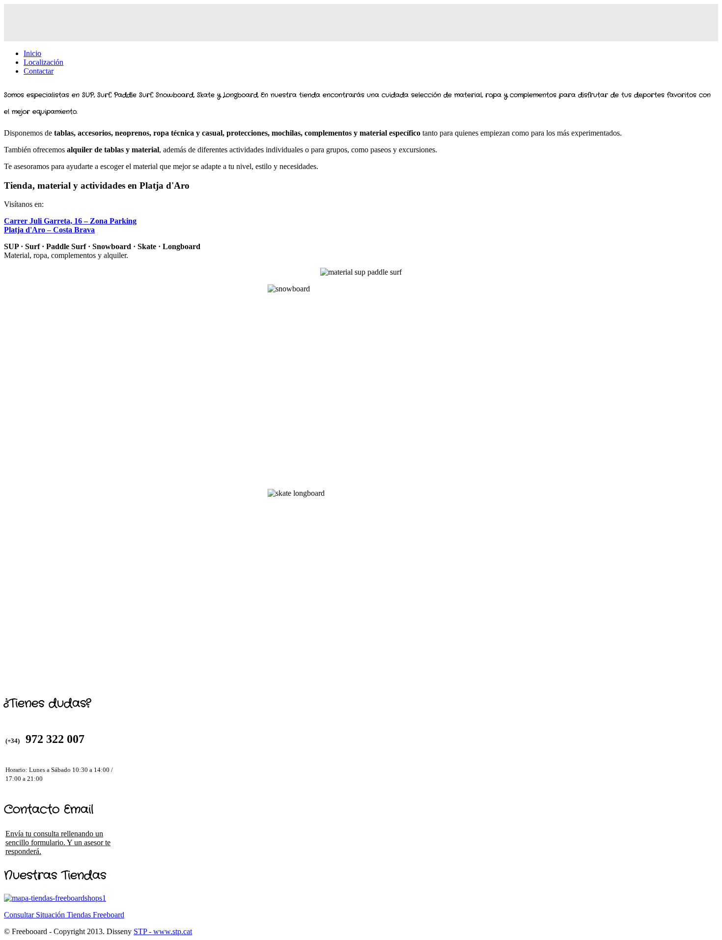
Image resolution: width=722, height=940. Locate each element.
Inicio (32, 53)
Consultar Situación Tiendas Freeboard (64, 915)
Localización (43, 62)
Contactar (39, 71)
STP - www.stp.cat (163, 931)
